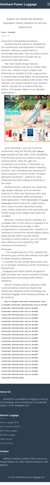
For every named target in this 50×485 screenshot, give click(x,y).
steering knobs (35, 301)
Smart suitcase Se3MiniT (10, 427)
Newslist (11, 32)
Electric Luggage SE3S (9, 422)
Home (3, 32)
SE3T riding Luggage (8, 431)
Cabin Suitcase (6, 439)
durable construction (20, 301)
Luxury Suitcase (6, 443)
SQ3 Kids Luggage (7, 435)
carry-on (38, 73)
